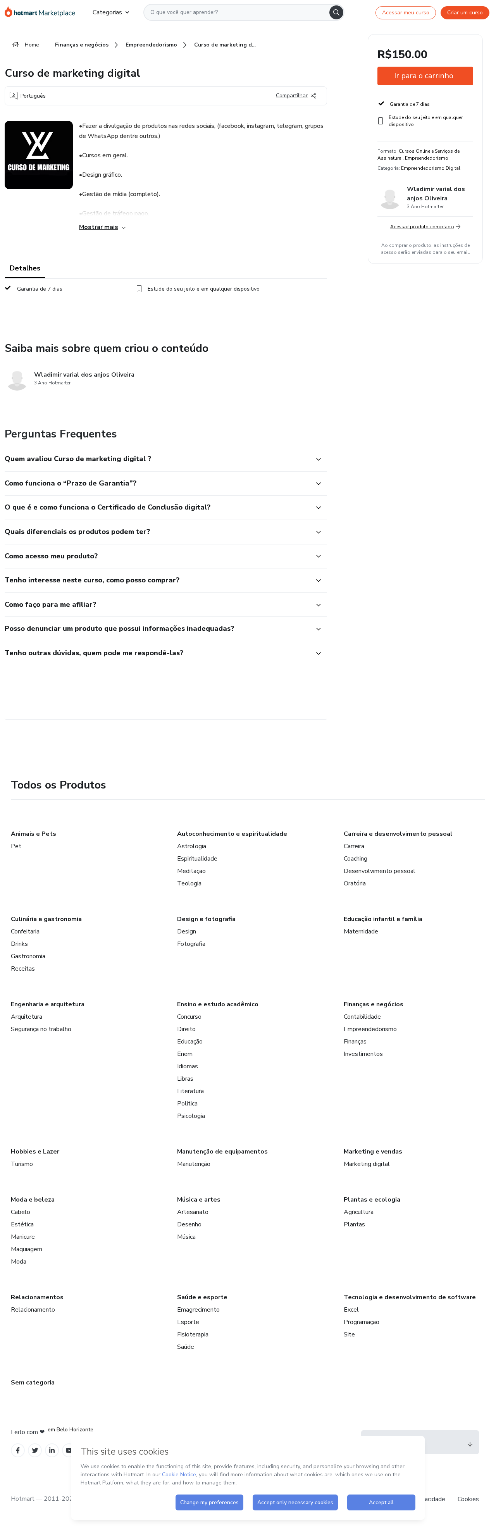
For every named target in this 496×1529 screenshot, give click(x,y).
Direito (186, 1029)
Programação (361, 1322)
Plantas (354, 1224)
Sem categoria (33, 1382)
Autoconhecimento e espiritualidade (232, 834)
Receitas (23, 968)
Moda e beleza (33, 1199)
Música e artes (198, 1199)
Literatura (190, 1091)
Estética (22, 1224)
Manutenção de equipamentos (222, 1151)
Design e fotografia (206, 919)
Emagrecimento (198, 1309)
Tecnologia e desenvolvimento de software (410, 1297)
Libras (185, 1078)
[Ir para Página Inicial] (42, 12)
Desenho (189, 1224)
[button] (157, 459)
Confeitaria (25, 931)
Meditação (191, 871)
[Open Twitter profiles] (35, 1450)
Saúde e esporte (202, 1297)
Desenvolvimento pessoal (379, 871)
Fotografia (191, 944)
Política (187, 1103)
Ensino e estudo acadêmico (217, 1004)
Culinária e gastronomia (46, 919)
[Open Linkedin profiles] (52, 1450)
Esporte (188, 1322)
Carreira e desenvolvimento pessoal (398, 834)
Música (186, 1237)
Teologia (189, 883)
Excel (351, 1309)
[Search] (336, 12)
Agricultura (359, 1212)
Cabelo (20, 1212)
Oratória (355, 883)
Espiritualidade (197, 858)
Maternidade (361, 931)
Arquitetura (26, 1016)
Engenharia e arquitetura (47, 1004)
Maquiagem (26, 1249)
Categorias (107, 12)
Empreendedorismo (370, 1029)
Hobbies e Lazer (35, 1151)
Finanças (355, 1041)
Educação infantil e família (383, 919)
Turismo (22, 1164)
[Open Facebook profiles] (17, 1450)
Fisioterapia (192, 1334)
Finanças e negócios (373, 1004)
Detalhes (25, 268)
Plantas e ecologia (372, 1199)
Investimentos (363, 1054)
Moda (18, 1261)
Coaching (355, 858)
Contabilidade (362, 1016)
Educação (190, 1041)
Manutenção (193, 1164)
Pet (16, 846)
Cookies (468, 1499)
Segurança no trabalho (41, 1029)
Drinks (19, 944)
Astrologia (191, 846)
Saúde (185, 1347)
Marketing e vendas (373, 1151)
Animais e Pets (33, 834)
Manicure (23, 1237)
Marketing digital (367, 1164)
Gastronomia (28, 956)
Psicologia (191, 1116)
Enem (185, 1054)
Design (186, 931)
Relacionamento (33, 1309)
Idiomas (187, 1066)
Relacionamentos (37, 1297)
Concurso (189, 1016)
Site (349, 1334)
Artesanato (192, 1212)
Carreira (354, 846)
